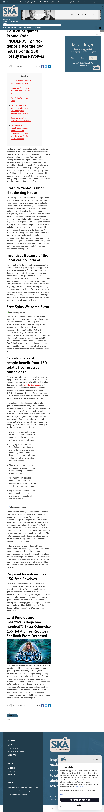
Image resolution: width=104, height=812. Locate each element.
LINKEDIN (11, 771)
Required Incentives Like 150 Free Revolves (21, 119)
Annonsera (37, 28)
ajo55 (51, 808)
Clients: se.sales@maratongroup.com (21, 791)
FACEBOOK (11, 768)
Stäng (96, 759)
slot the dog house (32, 385)
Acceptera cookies (80, 800)
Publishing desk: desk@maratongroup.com (23, 788)
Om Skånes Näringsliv (25, 28)
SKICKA (92, 58)
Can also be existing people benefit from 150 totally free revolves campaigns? (20, 109)
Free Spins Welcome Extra (19, 99)
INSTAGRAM (12, 775)
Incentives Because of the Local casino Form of (20, 91)
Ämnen (5, 28)
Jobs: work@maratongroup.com (19, 794)
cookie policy (79, 787)
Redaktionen (12, 28)
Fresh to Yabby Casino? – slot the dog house (21, 82)
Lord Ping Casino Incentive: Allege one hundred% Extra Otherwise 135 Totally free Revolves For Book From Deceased (21, 132)
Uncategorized (12, 715)
